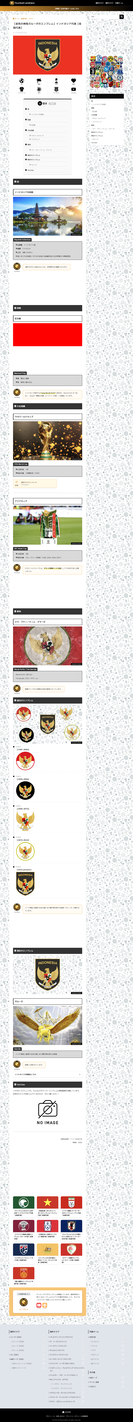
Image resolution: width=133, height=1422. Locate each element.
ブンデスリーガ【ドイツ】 (67, 1355)
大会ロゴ (106, 1386)
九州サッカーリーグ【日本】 (28, 1363)
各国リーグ (106, 1378)
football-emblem (25, 3)
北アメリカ (107, 1359)
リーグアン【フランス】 (67, 1346)
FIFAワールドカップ (37, 136)
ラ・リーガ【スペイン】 (67, 1341)
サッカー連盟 (106, 1382)
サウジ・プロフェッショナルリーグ (67, 1401)
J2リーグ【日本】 (28, 1346)
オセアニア (107, 1355)
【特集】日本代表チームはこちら (66, 8)
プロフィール (50, 1416)
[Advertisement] (47, 287)
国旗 (29, 120)
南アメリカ (107, 1363)
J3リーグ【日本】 (28, 1350)
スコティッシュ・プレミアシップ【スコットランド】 (67, 1369)
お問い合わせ (60, 1416)
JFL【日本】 (27, 1355)
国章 (80, 1142)
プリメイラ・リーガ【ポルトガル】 (67, 1363)
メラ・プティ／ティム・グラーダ (41, 150)
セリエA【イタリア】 (67, 1350)
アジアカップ (35, 139)
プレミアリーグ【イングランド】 (67, 1337)
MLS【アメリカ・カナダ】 (67, 1379)
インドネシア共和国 (37, 114)
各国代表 (79, 1139)
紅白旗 (33, 125)
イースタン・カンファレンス (68, 1384)
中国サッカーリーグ (28, 1368)
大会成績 (31, 130)
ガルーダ (34, 165)
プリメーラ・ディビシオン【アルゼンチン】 (67, 1397)
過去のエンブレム (34, 155)
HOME (67, 1412)
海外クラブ (109, 3)
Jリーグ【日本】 (27, 1337)
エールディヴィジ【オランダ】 (67, 1359)
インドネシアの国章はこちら (25, 1074)
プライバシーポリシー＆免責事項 (77, 1416)
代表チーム (119, 3)
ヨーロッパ (107, 1341)
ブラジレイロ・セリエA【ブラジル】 (67, 1393)
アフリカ (107, 1346)
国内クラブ (99, 3)
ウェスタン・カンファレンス (68, 1388)
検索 (121, 17)
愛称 (29, 145)
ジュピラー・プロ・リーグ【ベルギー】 (67, 1375)
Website (45, 1308)
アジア (72, 1139)
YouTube (31, 170)
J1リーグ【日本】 (28, 1341)
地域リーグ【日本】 (27, 1359)
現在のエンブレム (34, 160)
